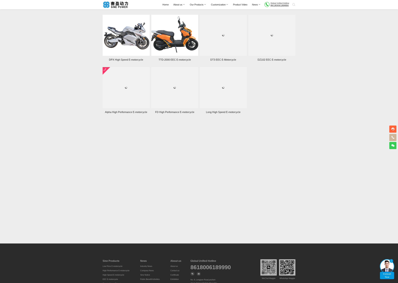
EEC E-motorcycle (110, 279)
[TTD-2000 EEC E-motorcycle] (174, 35)
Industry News (146, 266)
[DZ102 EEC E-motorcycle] (272, 35)
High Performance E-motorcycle (116, 271)
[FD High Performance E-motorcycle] (174, 87)
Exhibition (174, 279)
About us (177, 4)
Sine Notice (145, 275)
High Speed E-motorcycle (113, 275)
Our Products (197, 4)
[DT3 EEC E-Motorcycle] (223, 35)
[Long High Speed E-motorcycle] (223, 87)
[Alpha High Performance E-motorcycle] (126, 87)
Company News (147, 271)
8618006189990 (210, 267)
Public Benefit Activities (150, 279)
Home (165, 4)
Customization (218, 4)
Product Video (240, 4)
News (255, 4)
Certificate (174, 275)
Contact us (174, 271)
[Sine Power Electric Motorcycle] (116, 4)
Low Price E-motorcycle (113, 266)
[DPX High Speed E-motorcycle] (126, 35)
